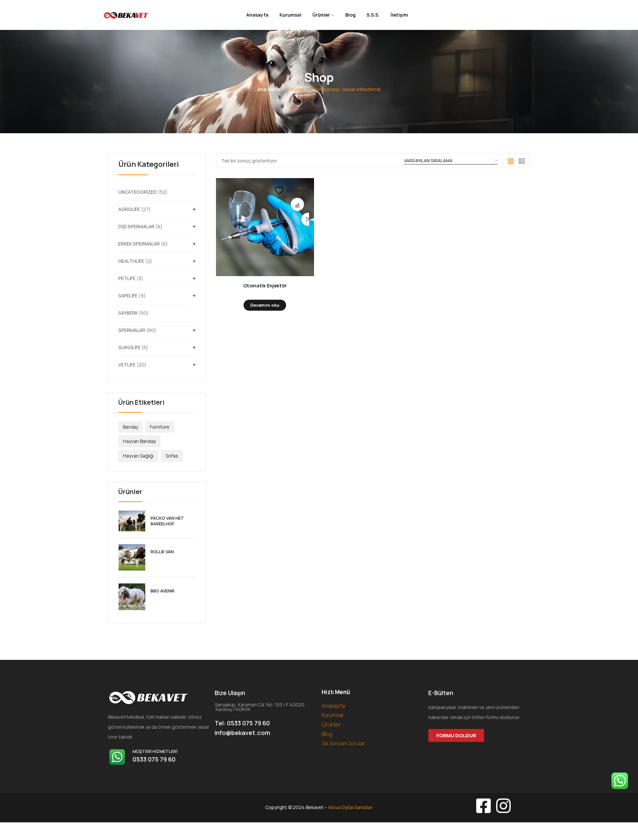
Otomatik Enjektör (265, 285)
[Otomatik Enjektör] (265, 227)
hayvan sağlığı (138, 456)
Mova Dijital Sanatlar (350, 807)
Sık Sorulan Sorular (343, 743)
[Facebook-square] (483, 805)
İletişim (399, 15)
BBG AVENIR (162, 591)
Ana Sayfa (269, 89)
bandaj (130, 427)
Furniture (159, 427)
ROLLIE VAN (162, 552)
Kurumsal (290, 15)
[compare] (297, 204)
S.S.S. (373, 15)
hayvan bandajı (139, 441)
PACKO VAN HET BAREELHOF (167, 521)
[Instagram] (503, 805)
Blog (350, 15)
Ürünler (321, 15)
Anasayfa (257, 15)
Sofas (171, 456)
